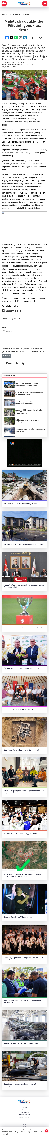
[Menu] (44, 3)
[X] (24, 1126)
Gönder (6, 356)
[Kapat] (46, 1130)
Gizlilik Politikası (24, 1115)
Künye (24, 1107)
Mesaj (5, 327)
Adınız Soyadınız (11, 318)
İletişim (24, 1110)
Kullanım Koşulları (24, 1117)
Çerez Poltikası (24, 1112)
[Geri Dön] (4, 3)
